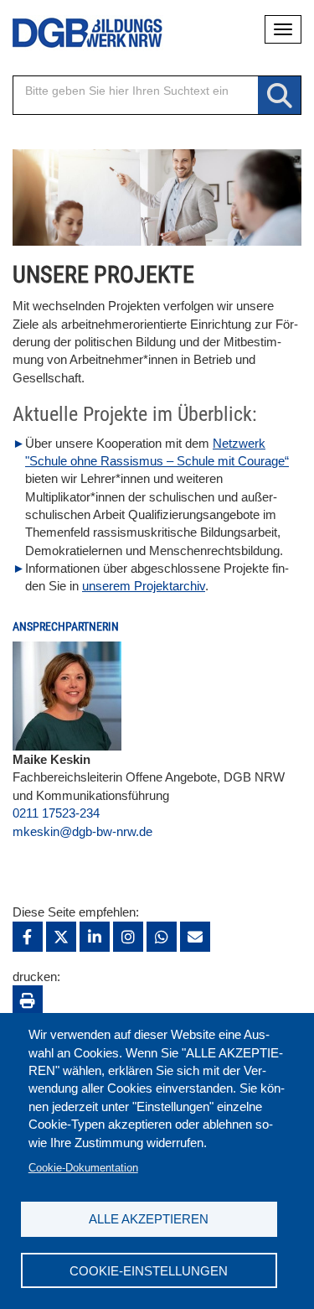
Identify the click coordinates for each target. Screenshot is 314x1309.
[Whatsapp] (162, 937)
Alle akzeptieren (148, 1219)
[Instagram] (128, 937)
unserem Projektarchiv (143, 586)
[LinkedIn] (95, 937)
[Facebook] (28, 937)
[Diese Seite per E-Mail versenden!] (195, 937)
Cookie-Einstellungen (148, 1271)
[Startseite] (75, 33)
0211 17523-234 (56, 813)
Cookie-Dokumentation (83, 1167)
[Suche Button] (279, 96)
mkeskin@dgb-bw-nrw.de (82, 831)
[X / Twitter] (61, 937)
